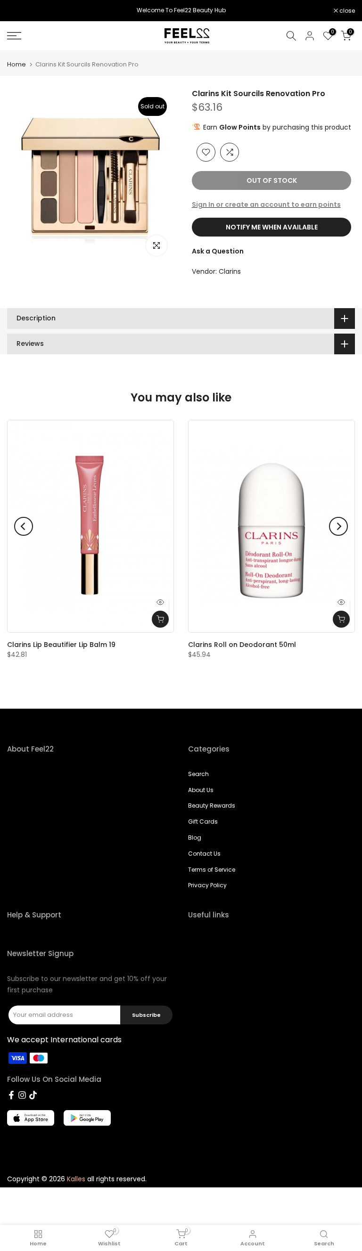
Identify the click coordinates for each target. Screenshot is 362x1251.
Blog (194, 838)
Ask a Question (218, 251)
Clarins (230, 271)
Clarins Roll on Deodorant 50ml (242, 644)
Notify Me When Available (272, 227)
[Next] (338, 526)
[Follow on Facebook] (11, 1095)
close (19, 11)
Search (198, 774)
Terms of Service (211, 870)
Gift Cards (203, 822)
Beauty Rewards (211, 805)
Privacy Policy (207, 885)
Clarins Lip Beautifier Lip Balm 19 (61, 644)
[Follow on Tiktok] (33, 1095)
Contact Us (204, 854)
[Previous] (23, 526)
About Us (201, 790)
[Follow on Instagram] (22, 1095)
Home (16, 64)
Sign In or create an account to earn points (266, 204)
